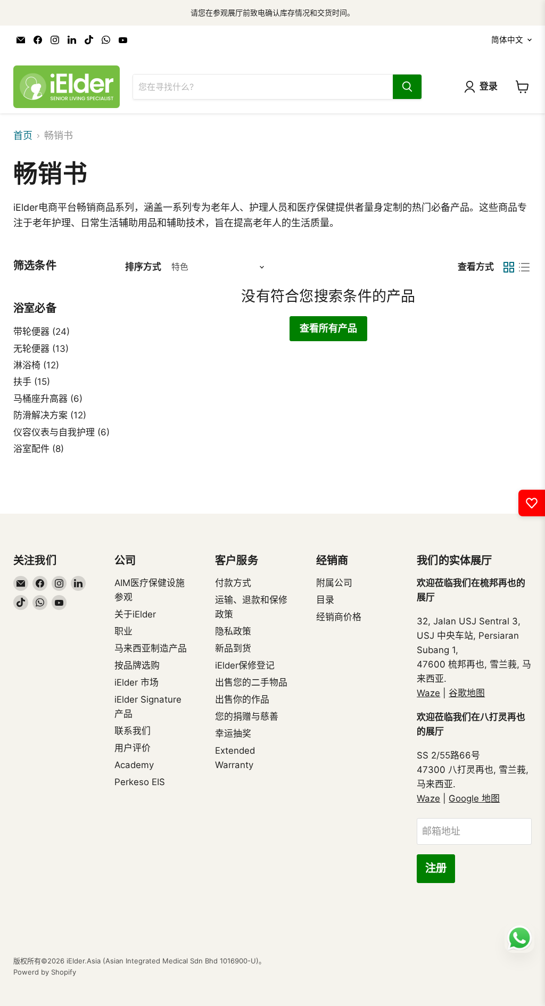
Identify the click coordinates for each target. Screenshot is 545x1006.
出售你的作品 (242, 699)
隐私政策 (233, 631)
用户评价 (132, 748)
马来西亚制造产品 (150, 648)
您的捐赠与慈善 (246, 716)
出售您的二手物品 (251, 682)
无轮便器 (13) (41, 348)
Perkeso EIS (139, 782)
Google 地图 (474, 798)
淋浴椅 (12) (36, 365)
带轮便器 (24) (41, 331)
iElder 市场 (136, 682)
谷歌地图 (467, 693)
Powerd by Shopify (44, 972)
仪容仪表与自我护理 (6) (61, 432)
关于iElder (135, 614)
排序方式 (143, 267)
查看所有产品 (328, 328)
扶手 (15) (31, 381)
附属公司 (334, 583)
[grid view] (508, 267)
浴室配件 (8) (38, 448)
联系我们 (132, 730)
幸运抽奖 (233, 733)
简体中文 (507, 40)
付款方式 (233, 583)
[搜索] (407, 87)
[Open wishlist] (531, 503)
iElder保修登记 (245, 665)
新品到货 (233, 648)
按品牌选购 (137, 665)
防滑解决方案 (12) (49, 415)
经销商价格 (338, 617)
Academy (134, 765)
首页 (22, 135)
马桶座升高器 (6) (47, 398)
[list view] (524, 267)
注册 (436, 868)
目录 (325, 600)
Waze (428, 693)
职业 (123, 631)
